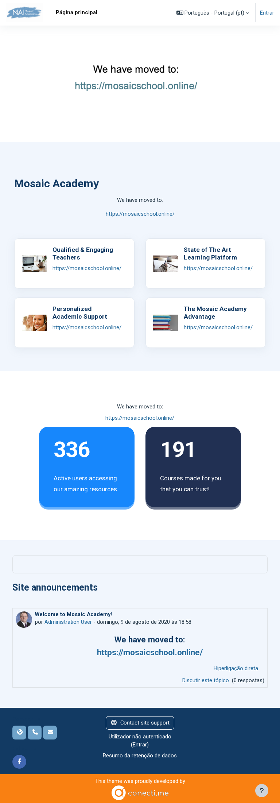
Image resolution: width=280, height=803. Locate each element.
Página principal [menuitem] (76, 12)
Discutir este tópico (206, 680)
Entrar (267, 12)
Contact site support (145, 722)
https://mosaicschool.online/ (140, 214)
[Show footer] (261, 790)
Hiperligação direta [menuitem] (236, 668)
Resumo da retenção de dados (140, 755)
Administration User (68, 622)
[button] (213, 13)
